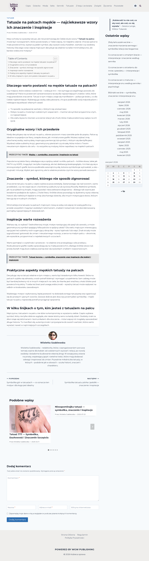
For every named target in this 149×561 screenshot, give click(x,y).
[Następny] (92, 427)
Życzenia (107, 6)
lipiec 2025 (124, 145)
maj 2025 (124, 152)
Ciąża (28, 6)
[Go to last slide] (13, 427)
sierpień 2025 (124, 142)
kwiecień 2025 (123, 155)
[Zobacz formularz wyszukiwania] (140, 6)
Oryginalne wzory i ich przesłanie (23, 65)
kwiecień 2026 (123, 115)
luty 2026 (124, 122)
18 (113, 179)
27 (124, 182)
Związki (97, 6)
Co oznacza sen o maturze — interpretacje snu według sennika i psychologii (124, 83)
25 (113, 182)
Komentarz (14, 478)
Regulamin (82, 535)
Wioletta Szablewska (19, 33)
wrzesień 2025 (123, 139)
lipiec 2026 (124, 105)
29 (134, 182)
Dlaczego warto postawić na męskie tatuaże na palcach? (33, 62)
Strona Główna (68, 535)
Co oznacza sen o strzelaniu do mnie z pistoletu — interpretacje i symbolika (124, 70)
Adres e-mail (46, 507)
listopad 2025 (124, 132)
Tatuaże (70, 6)
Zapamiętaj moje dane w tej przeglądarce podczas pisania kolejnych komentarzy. (43, 513)
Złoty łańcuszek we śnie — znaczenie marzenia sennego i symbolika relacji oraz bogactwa (123, 45)
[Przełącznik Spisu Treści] (54, 59)
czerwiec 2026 (124, 109)
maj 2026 (124, 112)
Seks (52, 6)
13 (124, 176)
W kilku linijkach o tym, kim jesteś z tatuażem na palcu (32, 76)
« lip (123, 191)
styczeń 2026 (124, 125)
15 (134, 176)
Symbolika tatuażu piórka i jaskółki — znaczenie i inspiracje (82, 382)
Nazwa (11, 507)
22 (134, 179)
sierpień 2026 (124, 102)
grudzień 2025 (124, 129)
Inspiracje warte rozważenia (21, 70)
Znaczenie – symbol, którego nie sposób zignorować (31, 68)
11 (113, 176)
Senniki (60, 6)
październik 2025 (124, 135)
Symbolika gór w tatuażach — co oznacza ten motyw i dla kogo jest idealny (28, 382)
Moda (45, 6)
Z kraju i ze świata (84, 6)
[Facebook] (135, 6)
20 (124, 179)
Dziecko (36, 6)
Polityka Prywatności (74, 538)
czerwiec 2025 (123, 149)
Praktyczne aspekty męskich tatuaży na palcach (30, 73)
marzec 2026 (124, 119)
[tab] (48, 450)
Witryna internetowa (81, 507)
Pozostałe (118, 6)
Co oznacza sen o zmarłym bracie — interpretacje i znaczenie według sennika (125, 58)
